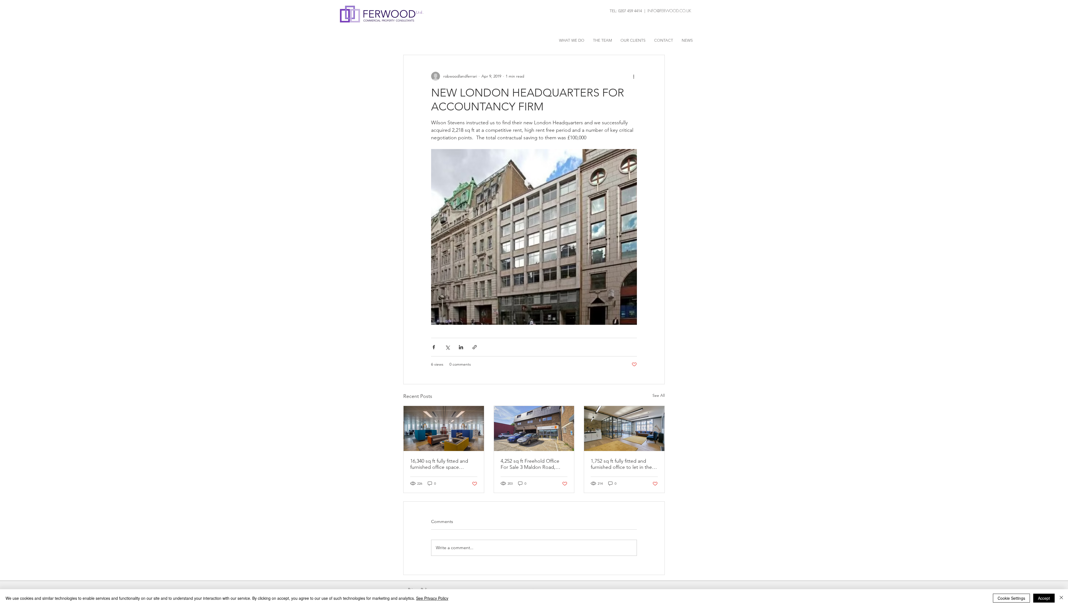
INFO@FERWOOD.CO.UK (669, 10)
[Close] (1061, 598)
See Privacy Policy (432, 598)
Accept (1044, 598)
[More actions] (633, 76)
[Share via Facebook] (433, 347)
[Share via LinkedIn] (461, 347)
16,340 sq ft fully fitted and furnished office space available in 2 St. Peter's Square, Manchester (439, 464)
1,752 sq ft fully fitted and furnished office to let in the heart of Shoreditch (621, 464)
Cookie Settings (1011, 598)
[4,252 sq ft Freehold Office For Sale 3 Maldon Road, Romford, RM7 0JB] (534, 428)
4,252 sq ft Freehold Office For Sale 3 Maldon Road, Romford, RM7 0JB (530, 464)
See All (658, 395)
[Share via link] (474, 347)
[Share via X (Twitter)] (447, 347)
